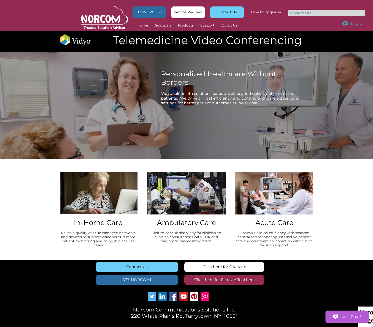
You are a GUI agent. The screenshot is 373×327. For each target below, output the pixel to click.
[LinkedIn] (162, 296)
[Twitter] (152, 296)
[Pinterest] (194, 296)
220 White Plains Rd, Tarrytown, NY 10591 (184, 316)
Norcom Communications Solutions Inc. (184, 310)
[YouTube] (183, 296)
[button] (266, 12)
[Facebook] (173, 296)
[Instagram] (205, 296)
